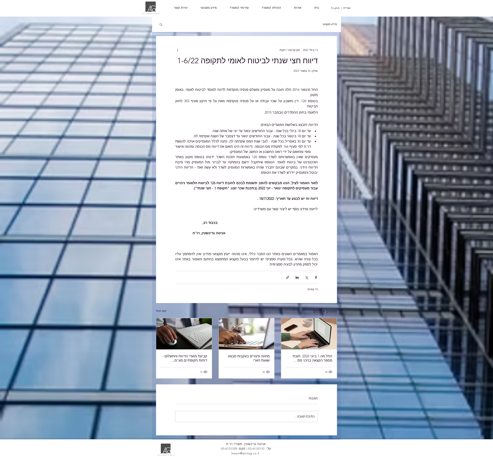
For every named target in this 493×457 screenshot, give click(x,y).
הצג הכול (161, 311)
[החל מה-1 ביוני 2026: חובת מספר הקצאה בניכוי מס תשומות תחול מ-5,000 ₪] (309, 333)
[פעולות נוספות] (177, 50)
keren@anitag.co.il (245, 453)
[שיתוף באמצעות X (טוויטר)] (306, 277)
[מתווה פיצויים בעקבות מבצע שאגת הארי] (246, 333)
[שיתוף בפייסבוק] (316, 277)
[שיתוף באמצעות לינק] (287, 277)
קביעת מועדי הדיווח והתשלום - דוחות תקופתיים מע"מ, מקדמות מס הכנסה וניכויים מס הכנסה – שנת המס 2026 (184, 358)
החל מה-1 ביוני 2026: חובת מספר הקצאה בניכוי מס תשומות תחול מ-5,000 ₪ (312, 358)
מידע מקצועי (329, 24)
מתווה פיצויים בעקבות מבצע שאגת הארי (249, 358)
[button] (239, 7)
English (335, 8)
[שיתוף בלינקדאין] (297, 277)
